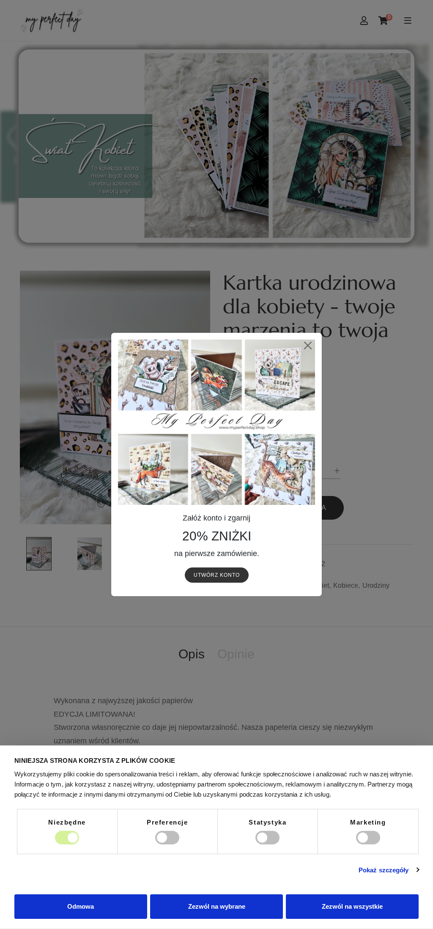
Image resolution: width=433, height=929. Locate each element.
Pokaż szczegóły (384, 870)
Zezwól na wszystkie (352, 906)
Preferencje (167, 822)
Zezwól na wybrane (216, 906)
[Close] (307, 345)
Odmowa (80, 906)
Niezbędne (66, 822)
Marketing (368, 822)
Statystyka (267, 822)
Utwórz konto (217, 575)
